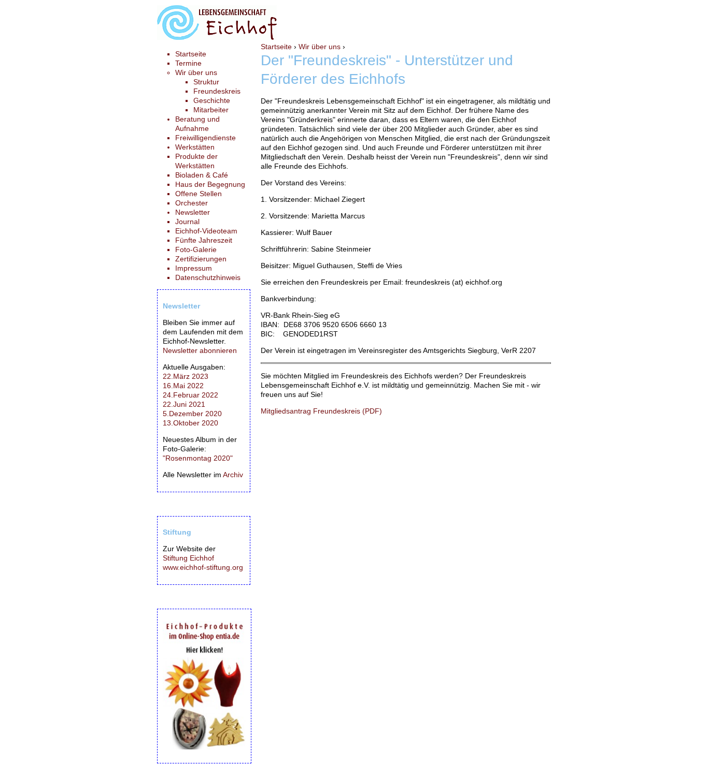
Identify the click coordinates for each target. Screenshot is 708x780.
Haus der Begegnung (210, 184)
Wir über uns (320, 46)
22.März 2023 (185, 376)
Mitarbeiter (211, 110)
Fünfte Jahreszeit (203, 240)
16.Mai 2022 (183, 385)
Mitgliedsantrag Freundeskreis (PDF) (321, 411)
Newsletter (192, 212)
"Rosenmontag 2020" (198, 458)
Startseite (276, 46)
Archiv (233, 474)
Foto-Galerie (196, 249)
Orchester (191, 203)
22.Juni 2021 (184, 404)
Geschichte (211, 100)
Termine (188, 63)
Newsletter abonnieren (200, 350)
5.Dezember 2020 (192, 413)
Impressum (193, 268)
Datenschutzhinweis (207, 277)
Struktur (206, 82)
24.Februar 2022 (190, 395)
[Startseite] (217, 37)
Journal (187, 221)
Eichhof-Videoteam (206, 231)
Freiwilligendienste (205, 138)
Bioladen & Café (201, 175)
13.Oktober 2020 (190, 423)
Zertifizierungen (200, 259)
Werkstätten (195, 147)
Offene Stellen (198, 193)
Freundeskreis (216, 91)
